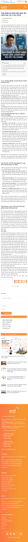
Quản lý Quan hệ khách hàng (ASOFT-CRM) (11, 465)
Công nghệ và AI (6, 328)
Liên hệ (3, 528)
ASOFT (3, 256)
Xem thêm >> (5, 467)
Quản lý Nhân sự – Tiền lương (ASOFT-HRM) (12, 463)
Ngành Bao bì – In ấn (6, 486)
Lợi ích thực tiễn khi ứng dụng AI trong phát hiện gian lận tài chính (13, 69)
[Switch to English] (8, 1)
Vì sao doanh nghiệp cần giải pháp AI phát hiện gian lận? (14, 65)
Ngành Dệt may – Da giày (7, 479)
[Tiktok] (17, 534)
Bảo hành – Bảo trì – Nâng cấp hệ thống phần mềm (13, 505)
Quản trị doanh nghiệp (7, 320)
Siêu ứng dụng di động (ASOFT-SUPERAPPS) (12, 459)
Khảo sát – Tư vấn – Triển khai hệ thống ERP (11, 501)
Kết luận (4, 74)
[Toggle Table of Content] (24, 63)
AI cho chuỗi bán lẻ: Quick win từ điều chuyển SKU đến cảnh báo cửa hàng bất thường (17, 370)
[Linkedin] (20, 281)
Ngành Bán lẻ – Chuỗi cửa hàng (9, 488)
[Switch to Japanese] (13, 1)
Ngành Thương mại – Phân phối (9, 475)
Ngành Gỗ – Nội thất (6, 483)
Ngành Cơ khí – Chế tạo (7, 477)
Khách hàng (4, 519)
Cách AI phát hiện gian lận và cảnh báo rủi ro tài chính (13, 66)
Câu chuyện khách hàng (7, 521)
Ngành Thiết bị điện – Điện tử (8, 484)
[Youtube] (14, 534)
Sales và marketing (6, 322)
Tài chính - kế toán (6, 326)
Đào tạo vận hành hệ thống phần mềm (10, 507)
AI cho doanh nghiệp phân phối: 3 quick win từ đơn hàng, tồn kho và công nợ (16, 378)
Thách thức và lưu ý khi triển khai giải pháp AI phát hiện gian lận (14, 72)
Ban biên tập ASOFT (7, 18)
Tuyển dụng (4, 524)
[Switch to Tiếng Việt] (3, 1)
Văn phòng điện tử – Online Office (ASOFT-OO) (12, 461)
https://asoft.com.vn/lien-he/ (7, 277)
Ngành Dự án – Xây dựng (7, 481)
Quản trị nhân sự (6, 324)
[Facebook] (16, 281)
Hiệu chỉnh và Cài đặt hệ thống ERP (9, 503)
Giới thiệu (4, 522)
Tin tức (3, 526)
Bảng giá (4, 517)
